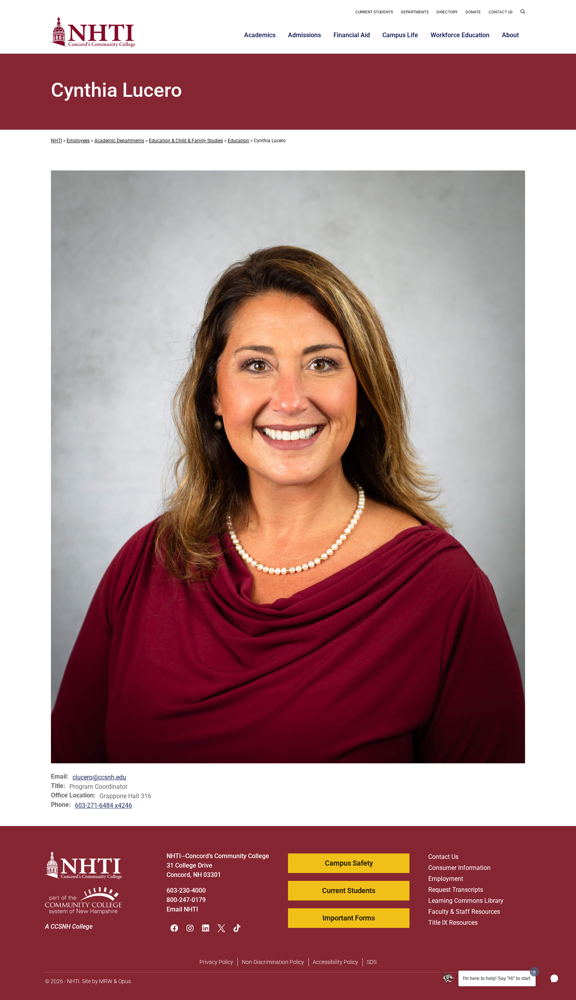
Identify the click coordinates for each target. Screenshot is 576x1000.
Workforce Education (460, 35)
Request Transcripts (455, 889)
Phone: (61, 805)
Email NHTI (182, 909)
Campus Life (400, 35)
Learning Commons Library (466, 900)
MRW (105, 981)
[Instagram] (190, 928)
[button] (522, 13)
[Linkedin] (206, 928)
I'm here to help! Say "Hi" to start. (497, 978)
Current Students (374, 12)
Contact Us (501, 12)
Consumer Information (459, 867)
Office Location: (73, 795)
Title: (58, 786)
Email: (60, 777)
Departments (415, 12)
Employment (445, 878)
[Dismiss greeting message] (534, 971)
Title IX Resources (453, 922)
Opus (124, 981)
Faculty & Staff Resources (464, 911)
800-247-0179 (186, 900)
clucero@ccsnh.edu (99, 777)
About (510, 35)
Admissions (304, 35)
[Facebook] (174, 928)
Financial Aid (351, 35)
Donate (473, 12)
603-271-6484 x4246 (103, 805)
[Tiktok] (237, 928)
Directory (447, 12)
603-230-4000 (186, 890)
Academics (259, 35)
